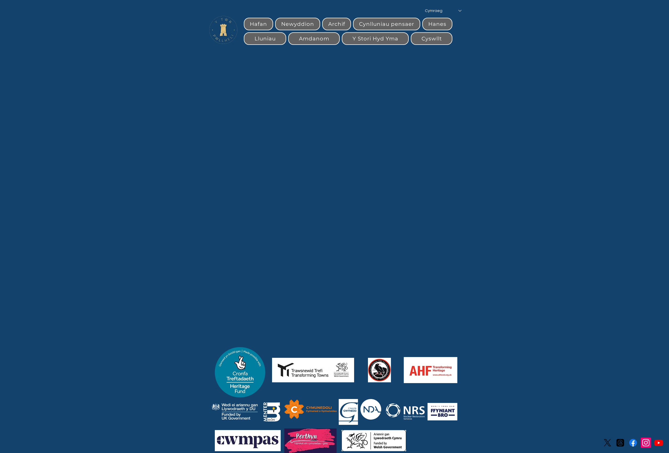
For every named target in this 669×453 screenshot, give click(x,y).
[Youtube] (659, 443)
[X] (607, 443)
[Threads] (620, 443)
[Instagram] (646, 443)
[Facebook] (633, 443)
